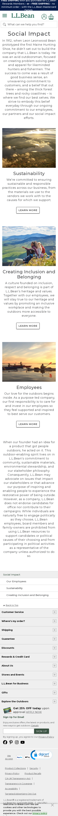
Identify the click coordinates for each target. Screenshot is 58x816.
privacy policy (40, 813)
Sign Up (41, 731)
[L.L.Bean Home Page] (27, 16)
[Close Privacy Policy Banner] (52, 805)
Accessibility (11, 788)
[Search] (5, 24)
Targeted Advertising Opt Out (20, 793)
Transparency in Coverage (18, 783)
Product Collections (15, 768)
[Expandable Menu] (4, 16)
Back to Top (12, 605)
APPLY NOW (34, 712)
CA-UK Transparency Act (17, 778)
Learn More (28, 210)
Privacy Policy (46, 736)
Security (33, 768)
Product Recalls (33, 773)
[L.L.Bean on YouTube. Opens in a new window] (22, 742)
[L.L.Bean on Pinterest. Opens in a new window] (11, 742)
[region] (29, 5)
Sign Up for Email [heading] (13, 717)
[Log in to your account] (44, 17)
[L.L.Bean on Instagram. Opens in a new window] (17, 742)
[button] (42, 754)
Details (28, 10)
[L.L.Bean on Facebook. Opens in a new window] (5, 742)
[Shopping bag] (52, 17)
